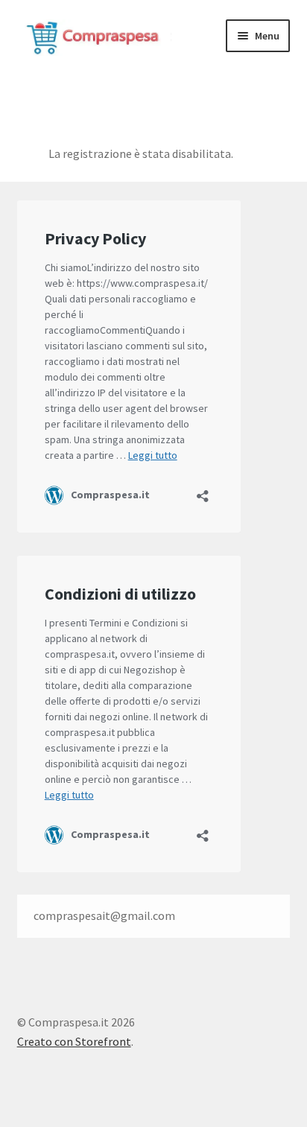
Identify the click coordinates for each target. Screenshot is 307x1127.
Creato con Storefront (74, 1041)
